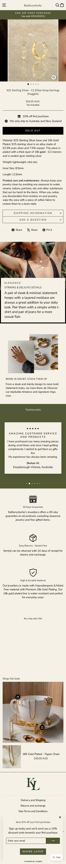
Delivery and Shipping (33, 800)
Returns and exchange (33, 805)
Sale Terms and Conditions (33, 811)
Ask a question (33, 219)
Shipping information (33, 213)
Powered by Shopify (33, 861)
